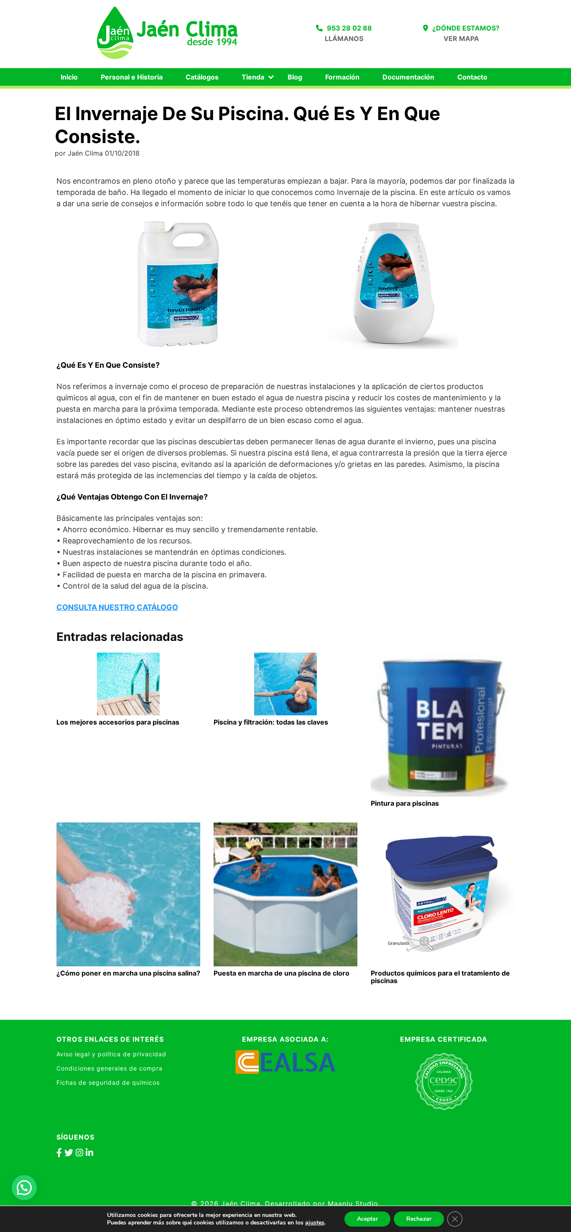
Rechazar (418, 1219)
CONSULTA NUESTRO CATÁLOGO (117, 607)
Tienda (253, 77)
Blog (295, 77)
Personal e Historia (132, 77)
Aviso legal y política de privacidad (111, 1054)
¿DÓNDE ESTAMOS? (466, 28)
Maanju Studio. (354, 1203)
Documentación (408, 77)
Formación (342, 77)
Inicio (69, 77)
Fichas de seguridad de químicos (108, 1082)
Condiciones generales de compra (109, 1068)
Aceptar (367, 1219)
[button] (24, 1187)
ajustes (314, 1223)
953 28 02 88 (349, 28)
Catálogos (202, 77)
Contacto (472, 77)
